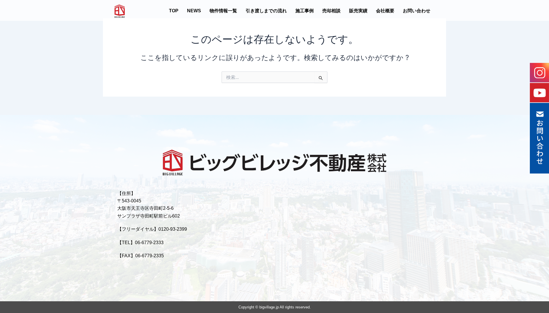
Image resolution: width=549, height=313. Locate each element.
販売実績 (358, 10)
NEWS (194, 10)
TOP (173, 10)
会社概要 (385, 10)
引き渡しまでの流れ (266, 10)
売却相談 (331, 10)
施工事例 (304, 10)
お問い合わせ (416, 10)
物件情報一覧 (223, 10)
